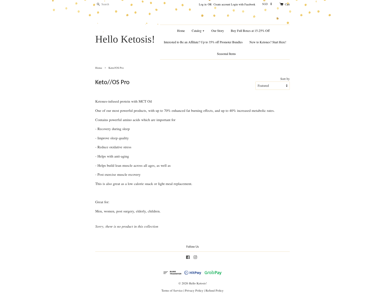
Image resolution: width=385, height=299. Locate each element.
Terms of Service (172, 290)
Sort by (285, 79)
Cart (287, 4)
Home (181, 30)
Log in (203, 4)
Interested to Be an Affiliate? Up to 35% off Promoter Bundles (203, 42)
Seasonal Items (226, 54)
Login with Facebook (243, 4)
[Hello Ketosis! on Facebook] (188, 258)
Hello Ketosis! (125, 39)
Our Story (217, 30)
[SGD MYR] (267, 4)
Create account (222, 4)
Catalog (197, 30)
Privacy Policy (194, 290)
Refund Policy (215, 290)
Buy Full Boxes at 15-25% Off (250, 30)
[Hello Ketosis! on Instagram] (195, 258)
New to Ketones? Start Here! (267, 42)
